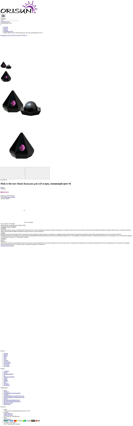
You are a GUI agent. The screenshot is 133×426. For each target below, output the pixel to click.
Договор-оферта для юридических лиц (14, 396)
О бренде (13, 227)
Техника (6, 360)
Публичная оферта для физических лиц (14, 397)
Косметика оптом (8, 402)
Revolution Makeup (8, 374)
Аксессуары (7, 362)
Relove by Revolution (9, 376)
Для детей (6, 364)
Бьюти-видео (7, 404)
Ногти (5, 356)
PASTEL (6, 381)
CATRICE (6, 371)
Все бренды (4, 35)
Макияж (6, 30)
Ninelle (5, 379)
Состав (8, 227)
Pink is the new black (9, 197)
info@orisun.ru (7, 419)
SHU (5, 382)
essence (5, 372)
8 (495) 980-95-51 (8, 413)
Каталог (6, 28)
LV (4, 375)
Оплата (6, 398)
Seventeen (6, 383)
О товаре (3, 227)
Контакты (6, 391)
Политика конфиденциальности (12, 401)
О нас (5, 390)
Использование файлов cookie (11, 400)
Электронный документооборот (12, 393)
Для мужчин (7, 363)
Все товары (7, 366)
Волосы (6, 355)
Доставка (6, 394)
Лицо (5, 357)
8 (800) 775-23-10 (5, 21)
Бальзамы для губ (8, 31)
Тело (5, 359)
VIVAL (5, 378)
